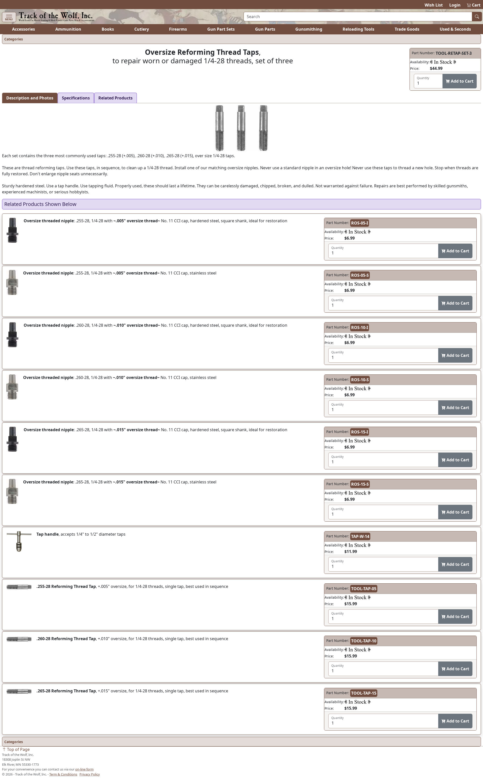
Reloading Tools (358, 29)
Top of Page (18, 749)
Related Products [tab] (115, 98)
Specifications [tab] (76, 98)
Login (455, 5)
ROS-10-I (359, 327)
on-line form (84, 769)
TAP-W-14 (360, 536)
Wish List (434, 5)
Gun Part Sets (221, 29)
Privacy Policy (89, 774)
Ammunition (68, 29)
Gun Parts (265, 29)
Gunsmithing (308, 29)
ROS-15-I (359, 432)
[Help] (443, 62)
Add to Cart (461, 81)
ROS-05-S (360, 275)
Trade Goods (407, 29)
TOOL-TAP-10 (363, 641)
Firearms (178, 29)
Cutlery (141, 29)
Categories (13, 39)
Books (108, 29)
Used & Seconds (455, 29)
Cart (474, 5)
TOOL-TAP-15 (363, 693)
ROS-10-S (360, 379)
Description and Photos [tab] (29, 98)
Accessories (23, 29)
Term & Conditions (63, 774)
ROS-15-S (360, 484)
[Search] (477, 16)
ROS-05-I (359, 223)
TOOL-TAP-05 (363, 588)
